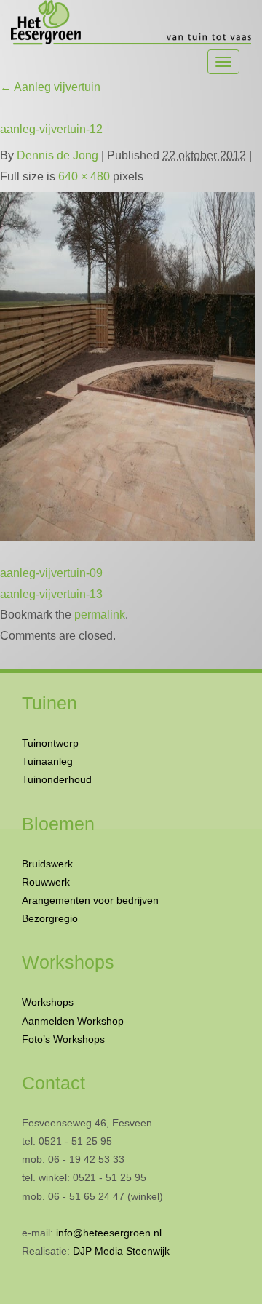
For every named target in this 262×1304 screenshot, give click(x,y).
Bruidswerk (47, 864)
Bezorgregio (50, 918)
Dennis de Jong (57, 155)
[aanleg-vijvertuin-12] (127, 363)
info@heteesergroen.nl (109, 1233)
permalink (99, 614)
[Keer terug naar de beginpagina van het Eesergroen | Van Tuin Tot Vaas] (131, 23)
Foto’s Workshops (63, 1039)
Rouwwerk (46, 882)
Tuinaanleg (47, 761)
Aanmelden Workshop (73, 1021)
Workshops (48, 1002)
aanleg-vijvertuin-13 (51, 594)
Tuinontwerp (50, 743)
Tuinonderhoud (57, 779)
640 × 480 (84, 176)
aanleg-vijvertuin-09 (51, 573)
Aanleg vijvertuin (50, 87)
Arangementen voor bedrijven (90, 900)
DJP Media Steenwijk (121, 1251)
